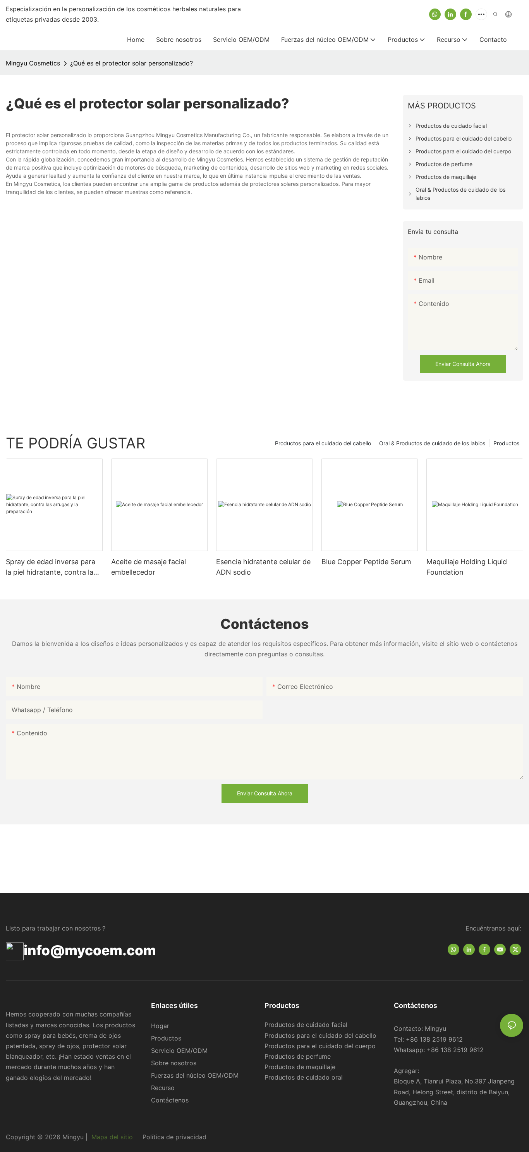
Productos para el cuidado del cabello (323, 443)
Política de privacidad (173, 1137)
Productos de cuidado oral (303, 1077)
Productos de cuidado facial (305, 1024)
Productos (506, 443)
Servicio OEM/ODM (179, 1050)
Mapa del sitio (112, 1137)
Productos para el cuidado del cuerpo (320, 1046)
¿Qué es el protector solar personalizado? (131, 63)
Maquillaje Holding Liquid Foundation (466, 567)
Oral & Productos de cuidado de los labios (432, 443)
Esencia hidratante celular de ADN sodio (263, 567)
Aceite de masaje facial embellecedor (148, 567)
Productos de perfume (297, 1056)
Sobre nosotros (173, 1063)
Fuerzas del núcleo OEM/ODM (195, 1075)
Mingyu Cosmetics (33, 63)
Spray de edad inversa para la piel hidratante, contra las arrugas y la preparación (51, 567)
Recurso (163, 1088)
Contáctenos (170, 1100)
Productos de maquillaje (299, 1067)
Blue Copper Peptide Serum (366, 562)
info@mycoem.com (90, 950)
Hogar (160, 1026)
